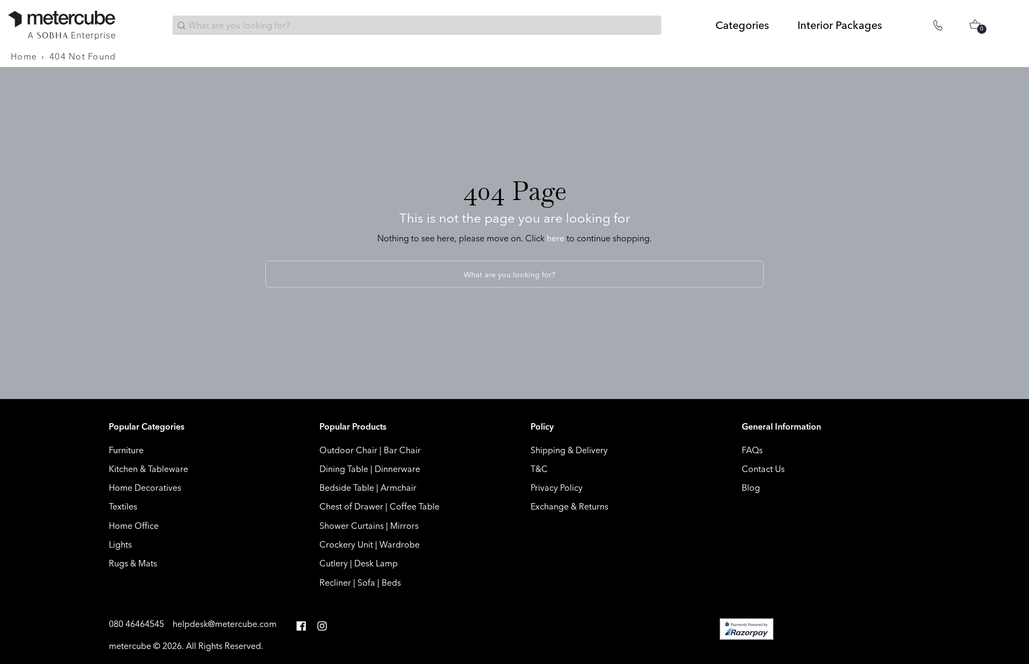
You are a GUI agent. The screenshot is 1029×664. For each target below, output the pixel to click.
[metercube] (61, 25)
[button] (301, 626)
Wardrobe (399, 544)
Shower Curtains (351, 525)
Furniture (126, 450)
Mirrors (404, 525)
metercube (130, 645)
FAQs (752, 450)
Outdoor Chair (348, 450)
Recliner (335, 582)
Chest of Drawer (351, 506)
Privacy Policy (557, 487)
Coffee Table (414, 506)
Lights (120, 544)
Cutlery (333, 563)
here (555, 238)
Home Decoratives (145, 487)
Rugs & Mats (133, 563)
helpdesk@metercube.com (225, 623)
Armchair (398, 487)
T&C (539, 468)
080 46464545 (137, 623)
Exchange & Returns (569, 506)
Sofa (366, 582)
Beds (391, 582)
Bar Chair (402, 450)
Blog (751, 487)
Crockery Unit (346, 544)
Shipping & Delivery (569, 450)
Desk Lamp (376, 563)
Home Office (134, 525)
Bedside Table (346, 487)
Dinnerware (397, 468)
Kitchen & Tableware (148, 468)
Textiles (123, 506)
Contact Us (763, 468)
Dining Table (343, 468)
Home (24, 56)
